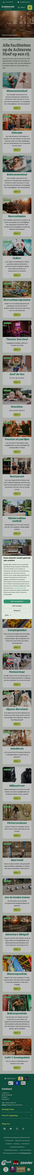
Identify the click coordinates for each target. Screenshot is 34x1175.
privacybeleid (17, 588)
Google (24, 588)
